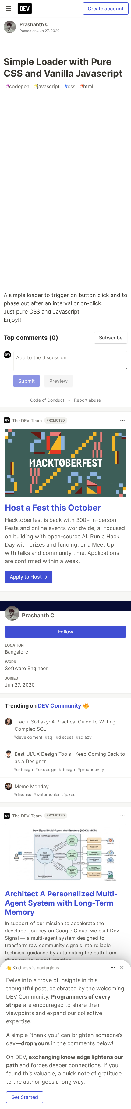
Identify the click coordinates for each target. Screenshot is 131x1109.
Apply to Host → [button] (29, 577)
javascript (47, 86)
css (70, 86)
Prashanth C (34, 24)
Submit (26, 381)
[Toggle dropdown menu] (122, 420)
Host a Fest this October (53, 508)
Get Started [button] (24, 1097)
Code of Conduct (47, 400)
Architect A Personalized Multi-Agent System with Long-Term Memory (61, 903)
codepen (17, 86)
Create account (106, 8)
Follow (65, 632)
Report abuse (87, 400)
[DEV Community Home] (24, 8)
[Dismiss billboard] (122, 967)
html (86, 86)
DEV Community (59, 705)
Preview (58, 381)
